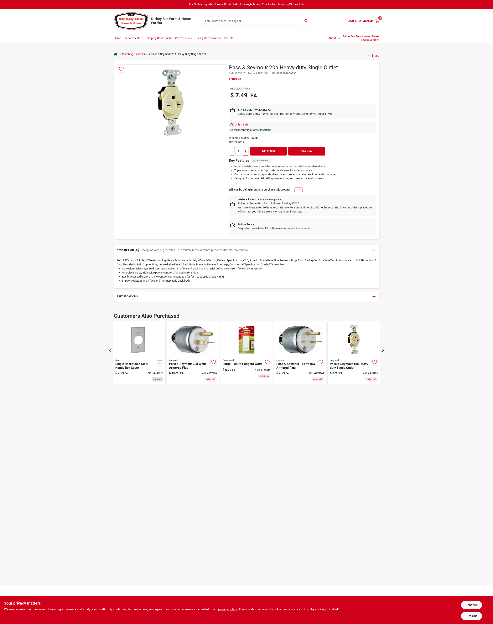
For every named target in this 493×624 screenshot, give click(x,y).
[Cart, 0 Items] (377, 21)
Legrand (235, 79)
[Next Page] (383, 350)
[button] (246, 250)
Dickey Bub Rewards (208, 38)
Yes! (298, 189)
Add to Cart (268, 151)
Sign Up (367, 20)
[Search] (306, 21)
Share (375, 55)
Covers (142, 54)
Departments (132, 38)
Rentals (228, 38)
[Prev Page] (110, 350)
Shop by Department (159, 38)
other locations (262, 129)
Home (117, 38)
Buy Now (306, 151)
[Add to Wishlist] (121, 69)
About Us (334, 38)
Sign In (352, 20)
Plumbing (127, 54)
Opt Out (471, 616)
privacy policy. (227, 609)
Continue (471, 605)
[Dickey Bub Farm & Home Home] (131, 21)
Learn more (303, 228)
